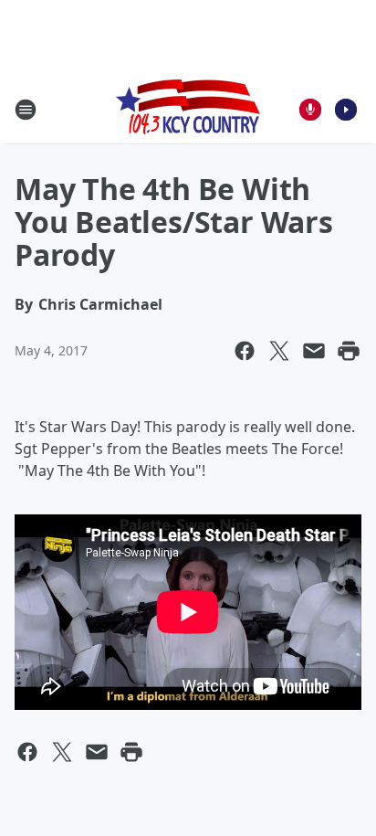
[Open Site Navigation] (26, 110)
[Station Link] (188, 109)
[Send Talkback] (310, 110)
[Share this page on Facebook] (244, 351)
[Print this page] (348, 351)
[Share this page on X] (279, 351)
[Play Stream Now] (346, 110)
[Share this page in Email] (314, 351)
